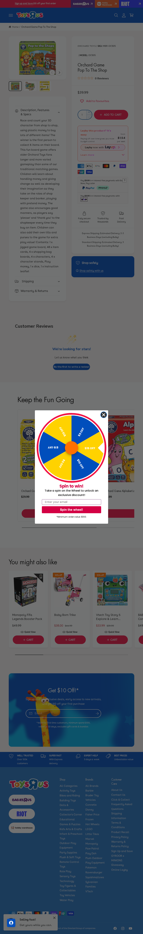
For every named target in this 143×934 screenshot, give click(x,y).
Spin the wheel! (71, 509)
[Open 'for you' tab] (11, 923)
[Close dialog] (104, 415)
